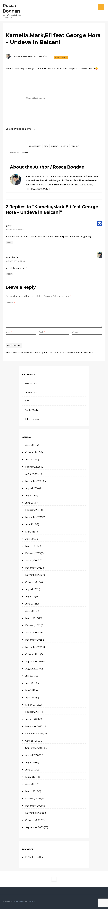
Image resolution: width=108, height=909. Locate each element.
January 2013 (32, 560)
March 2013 (31, 546)
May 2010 (30, 777)
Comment (10, 303)
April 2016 (30, 445)
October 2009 (32, 820)
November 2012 (33, 575)
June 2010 (30, 769)
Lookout (32, 902)
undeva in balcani (59, 146)
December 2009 (34, 805)
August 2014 (32, 488)
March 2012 (31, 618)
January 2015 (32, 474)
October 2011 (32, 654)
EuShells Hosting (34, 857)
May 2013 (30, 531)
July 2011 (30, 676)
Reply (9, 243)
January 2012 (32, 632)
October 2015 (32, 452)
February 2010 (33, 798)
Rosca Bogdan (29, 56)
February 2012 (32, 625)
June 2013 (30, 524)
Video (64, 57)
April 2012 (30, 611)
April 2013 (30, 539)
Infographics (32, 419)
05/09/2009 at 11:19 (15, 230)
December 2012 (33, 567)
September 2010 (34, 748)
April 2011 (30, 697)
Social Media (32, 410)
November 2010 (34, 733)
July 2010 (30, 762)
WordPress (31, 383)
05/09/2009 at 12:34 (15, 261)
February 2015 (33, 466)
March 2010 (31, 791)
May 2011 (30, 690)
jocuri (9, 225)
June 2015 (30, 459)
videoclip (75, 146)
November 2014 (34, 481)
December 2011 (33, 639)
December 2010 (33, 726)
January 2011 (32, 719)
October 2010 (32, 740)
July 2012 (30, 596)
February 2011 (32, 712)
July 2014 (30, 495)
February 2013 (33, 553)
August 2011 (31, 668)
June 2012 (30, 603)
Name (9, 332)
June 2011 (30, 683)
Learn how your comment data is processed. (71, 352)
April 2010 (30, 784)
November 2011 (33, 647)
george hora (35, 146)
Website (75, 332)
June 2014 (30, 502)
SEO (27, 401)
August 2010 (32, 755)
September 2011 (34, 661)
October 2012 (32, 582)
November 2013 (34, 517)
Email (42, 332)
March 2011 (31, 704)
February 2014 (33, 510)
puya (46, 146)
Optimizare (31, 392)
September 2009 (34, 827)
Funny (57, 57)
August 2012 (32, 589)
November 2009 (34, 813)
